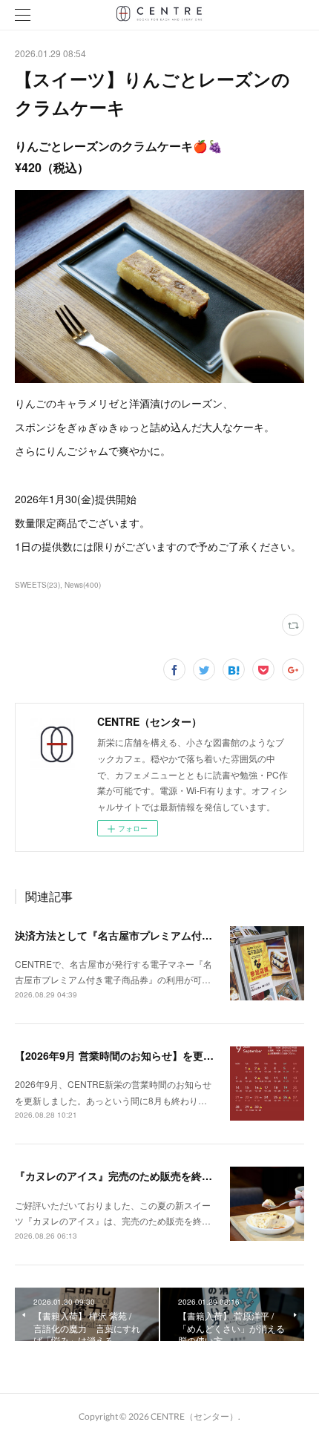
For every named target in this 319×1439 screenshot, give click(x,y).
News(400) (83, 585)
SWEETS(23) (37, 585)
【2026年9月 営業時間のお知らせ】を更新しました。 (140, 1055)
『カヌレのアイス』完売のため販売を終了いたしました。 (150, 1175)
